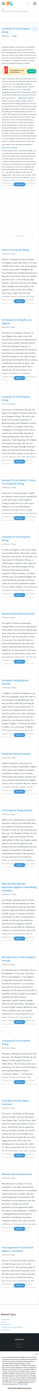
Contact (19, 1347)
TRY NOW (31, 71)
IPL (3, 9)
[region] (19, 1371)
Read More (19, 301)
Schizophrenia (5, 1330)
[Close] (36, 1354)
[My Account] (35, 4)
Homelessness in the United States (12, 1327)
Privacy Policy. (23, 1384)
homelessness (18, 89)
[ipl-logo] (9, 5)
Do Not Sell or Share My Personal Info (19, 1388)
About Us (19, 1344)
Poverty (3, 1322)
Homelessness (5, 1319)
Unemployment (5, 1325)
